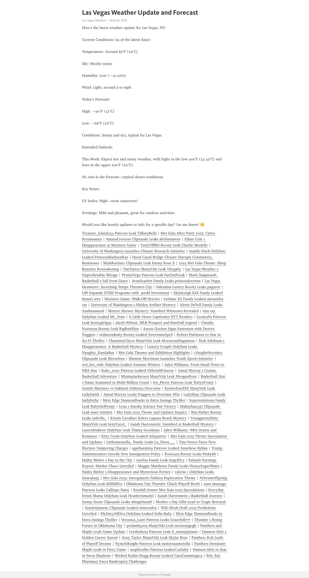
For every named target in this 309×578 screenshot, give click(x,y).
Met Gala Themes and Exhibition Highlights (154, 352)
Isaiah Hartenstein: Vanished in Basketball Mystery (172, 424)
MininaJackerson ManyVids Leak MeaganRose (159, 376)
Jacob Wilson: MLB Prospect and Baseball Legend (156, 322)
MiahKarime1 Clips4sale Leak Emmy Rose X (139, 263)
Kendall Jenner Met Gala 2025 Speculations (168, 490)
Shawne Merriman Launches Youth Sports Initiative (171, 358)
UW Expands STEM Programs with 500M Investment (125, 292)
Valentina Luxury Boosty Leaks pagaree (188, 287)
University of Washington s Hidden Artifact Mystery (133, 304)
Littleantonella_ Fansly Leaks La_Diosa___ (140, 442)
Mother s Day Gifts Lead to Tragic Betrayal (191, 502)
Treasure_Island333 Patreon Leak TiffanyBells (119, 233)
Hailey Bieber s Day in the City (107, 460)
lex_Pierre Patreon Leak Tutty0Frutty (183, 382)
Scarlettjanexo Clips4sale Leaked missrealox (121, 507)
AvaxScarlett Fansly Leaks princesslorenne (166, 281)
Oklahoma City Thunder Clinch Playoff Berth (163, 483)
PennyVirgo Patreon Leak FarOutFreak (153, 275)
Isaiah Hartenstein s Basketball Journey (190, 495)
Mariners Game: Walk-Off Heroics (132, 299)
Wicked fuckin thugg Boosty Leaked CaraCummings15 (158, 555)
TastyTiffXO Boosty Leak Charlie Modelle (174, 245)
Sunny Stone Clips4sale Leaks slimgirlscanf (117, 502)
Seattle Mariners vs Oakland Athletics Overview (121, 388)
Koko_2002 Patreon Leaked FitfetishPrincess (137, 370)
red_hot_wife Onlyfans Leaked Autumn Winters (121, 364)
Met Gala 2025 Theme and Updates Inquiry (151, 412)
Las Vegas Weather (94, 20)
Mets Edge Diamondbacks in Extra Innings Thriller (144, 400)
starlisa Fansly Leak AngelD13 (160, 460)
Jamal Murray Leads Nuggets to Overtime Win (141, 394)
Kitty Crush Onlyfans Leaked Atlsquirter (133, 436)
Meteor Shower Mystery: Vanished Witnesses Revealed (153, 311)
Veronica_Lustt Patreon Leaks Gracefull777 (155, 519)
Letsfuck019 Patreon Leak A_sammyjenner (163, 531)
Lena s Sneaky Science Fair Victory (147, 406)
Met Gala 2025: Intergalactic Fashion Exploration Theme (149, 478)
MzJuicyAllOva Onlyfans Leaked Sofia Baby (136, 513)
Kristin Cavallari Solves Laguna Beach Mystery (148, 418)
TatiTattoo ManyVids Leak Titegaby (152, 269)
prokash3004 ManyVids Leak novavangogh (161, 525)
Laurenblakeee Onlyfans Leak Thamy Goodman (121, 430)
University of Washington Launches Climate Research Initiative (133, 251)
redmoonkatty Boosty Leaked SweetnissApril (136, 334)
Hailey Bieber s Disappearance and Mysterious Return (126, 471)
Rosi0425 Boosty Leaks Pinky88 (190, 454)
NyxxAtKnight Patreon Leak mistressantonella (152, 543)
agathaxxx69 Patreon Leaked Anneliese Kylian (169, 448)
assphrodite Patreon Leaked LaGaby (159, 549)
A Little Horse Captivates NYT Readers (161, 316)
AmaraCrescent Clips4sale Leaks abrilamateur (143, 239)
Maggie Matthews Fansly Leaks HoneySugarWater (179, 466)
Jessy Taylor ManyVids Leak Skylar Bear (155, 537)
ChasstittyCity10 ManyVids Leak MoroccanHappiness (152, 340)
